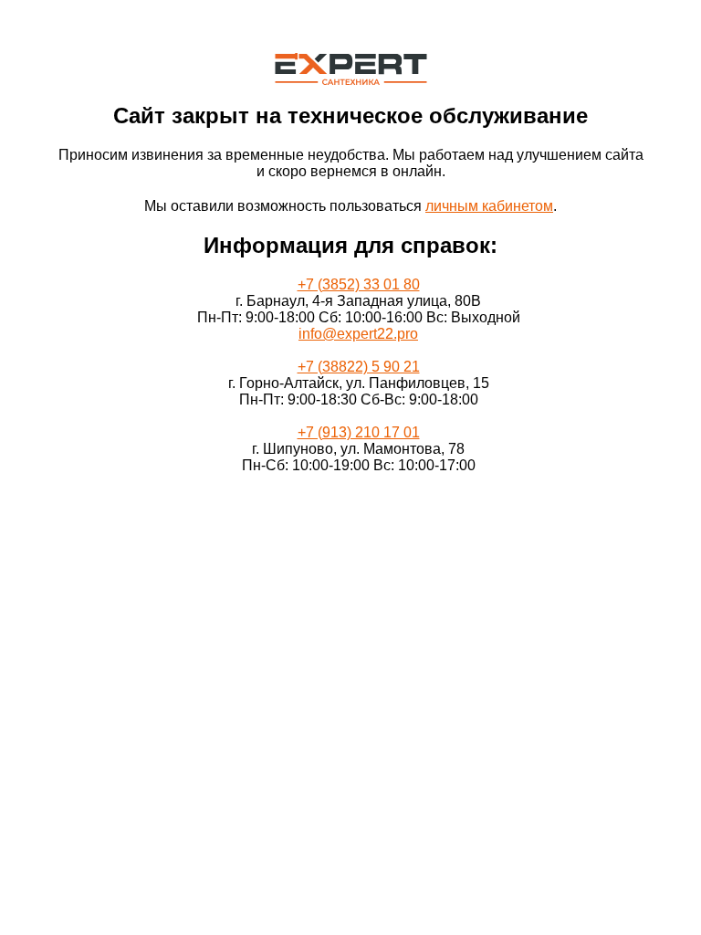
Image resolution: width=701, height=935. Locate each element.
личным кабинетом (489, 206)
